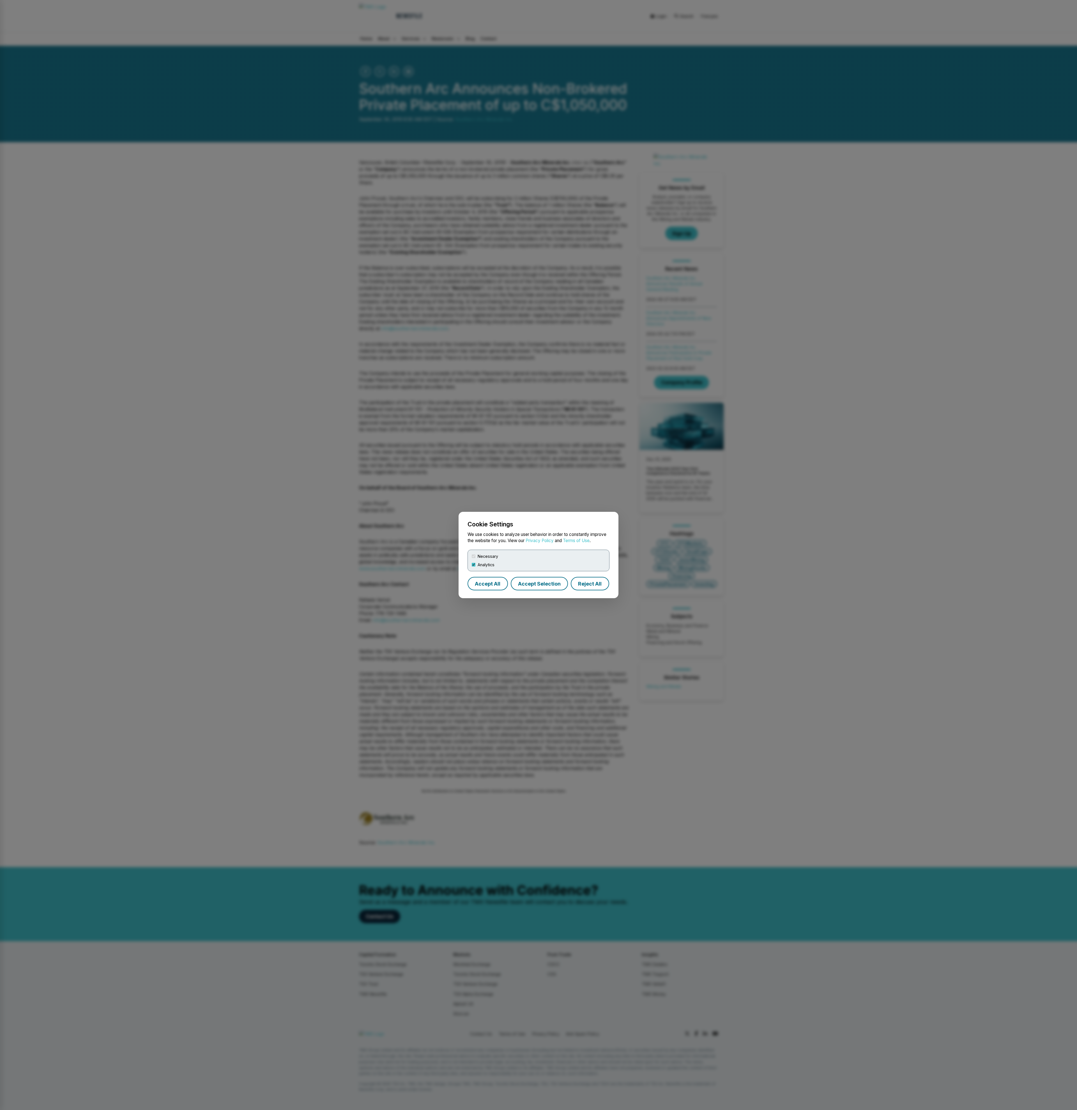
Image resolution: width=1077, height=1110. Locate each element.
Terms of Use (576, 540)
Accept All (487, 584)
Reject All (590, 584)
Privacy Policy (540, 540)
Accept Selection (539, 584)
